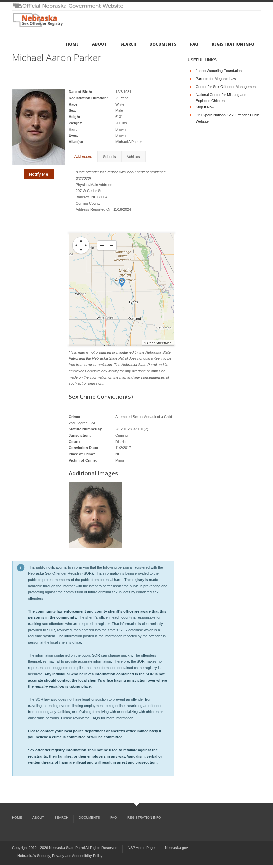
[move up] (81, 241)
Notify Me (38, 174)
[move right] (86, 245)
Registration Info (233, 44)
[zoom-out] (112, 245)
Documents (162, 44)
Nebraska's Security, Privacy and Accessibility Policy (60, 856)
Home (72, 44)
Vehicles (133, 157)
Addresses (83, 156)
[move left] (76, 245)
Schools (109, 157)
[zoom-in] (102, 245)
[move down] (81, 250)
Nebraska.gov (176, 848)
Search (128, 44)
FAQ (194, 44)
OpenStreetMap (159, 343)
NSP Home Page (141, 848)
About (99, 44)
